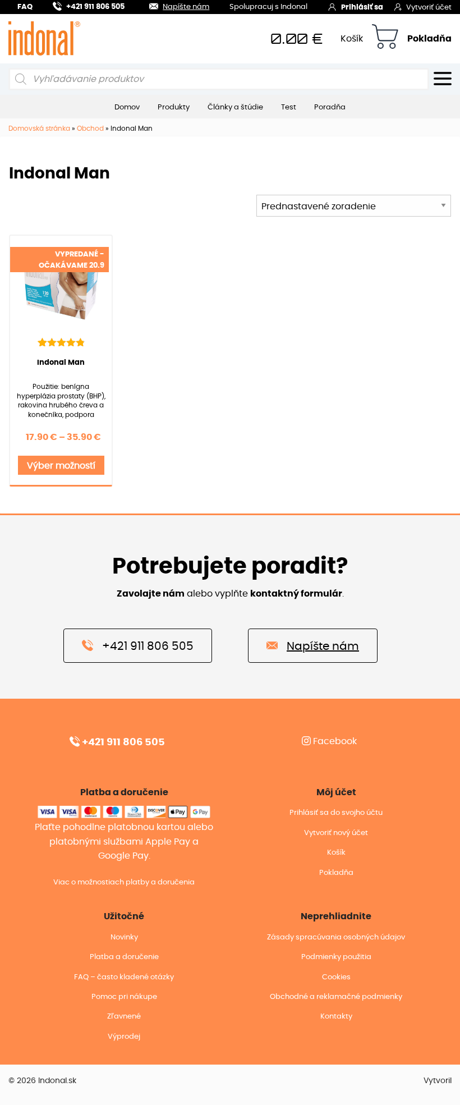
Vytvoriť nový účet (336, 833)
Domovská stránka (39, 128)
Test (288, 107)
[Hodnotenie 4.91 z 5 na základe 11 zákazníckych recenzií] (61, 341)
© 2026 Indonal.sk (42, 1081)
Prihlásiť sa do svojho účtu (336, 813)
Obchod (90, 128)
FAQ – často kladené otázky (124, 977)
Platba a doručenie (124, 957)
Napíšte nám (186, 7)
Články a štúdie (235, 107)
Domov (127, 107)
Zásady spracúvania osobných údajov (336, 937)
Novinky (124, 937)
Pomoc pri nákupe (124, 997)
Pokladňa (429, 38)
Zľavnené (124, 1016)
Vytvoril (438, 1081)
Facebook (334, 741)
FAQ (25, 7)
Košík (352, 38)
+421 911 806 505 (95, 7)
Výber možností (61, 465)
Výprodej (124, 1036)
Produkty (174, 107)
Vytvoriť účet (429, 7)
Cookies (336, 977)
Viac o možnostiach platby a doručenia (124, 882)
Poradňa (330, 107)
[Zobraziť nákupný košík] (385, 38)
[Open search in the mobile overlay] (218, 79)
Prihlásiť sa (362, 7)
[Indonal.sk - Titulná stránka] (44, 38)
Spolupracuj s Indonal (268, 7)
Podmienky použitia (336, 957)
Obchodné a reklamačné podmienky (336, 997)
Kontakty (336, 1016)
